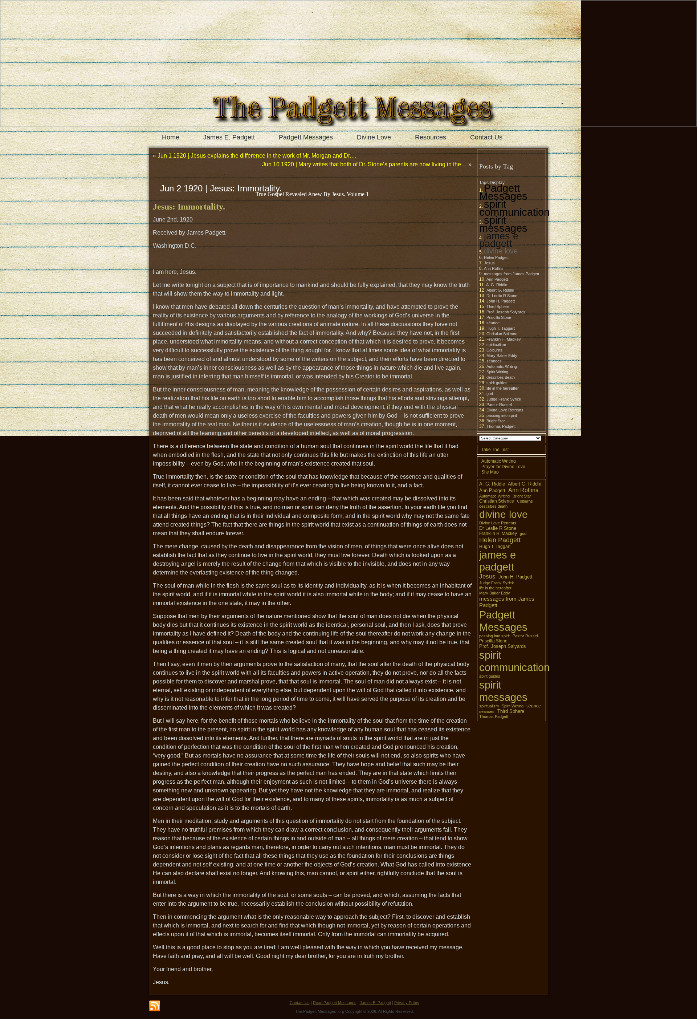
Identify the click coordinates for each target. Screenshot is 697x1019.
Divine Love (374, 137)
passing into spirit (501, 415)
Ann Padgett (497, 279)
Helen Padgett (496, 257)
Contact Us (486, 137)
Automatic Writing (501, 366)
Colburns (494, 350)
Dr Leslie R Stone (501, 295)
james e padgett (498, 239)
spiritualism (496, 344)
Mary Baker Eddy (501, 355)
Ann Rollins (494, 268)
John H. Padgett (500, 301)
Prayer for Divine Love (503, 466)
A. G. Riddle (496, 285)
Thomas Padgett (500, 426)
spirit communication (514, 208)
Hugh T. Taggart (500, 328)
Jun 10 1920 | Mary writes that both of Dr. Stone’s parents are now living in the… (364, 164)
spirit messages (503, 224)
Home (170, 137)
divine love (501, 251)
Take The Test (495, 449)
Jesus (489, 263)
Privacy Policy (406, 1002)
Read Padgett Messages (334, 1002)
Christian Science (501, 334)
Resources (430, 137)
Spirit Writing (497, 372)
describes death (500, 377)
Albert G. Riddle (500, 290)
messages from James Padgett (511, 274)
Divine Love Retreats (504, 410)
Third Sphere (497, 306)
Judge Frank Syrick (503, 399)
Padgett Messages (306, 137)
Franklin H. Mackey (503, 339)
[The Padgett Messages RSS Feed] (154, 1006)
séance (493, 323)
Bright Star (495, 421)
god (489, 393)
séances (494, 361)
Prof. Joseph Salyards (506, 312)
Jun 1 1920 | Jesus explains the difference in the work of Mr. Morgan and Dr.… (257, 156)
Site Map (490, 472)
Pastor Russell (499, 404)
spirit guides (497, 383)
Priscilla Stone (498, 317)
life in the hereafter (502, 388)
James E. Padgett (229, 137)
